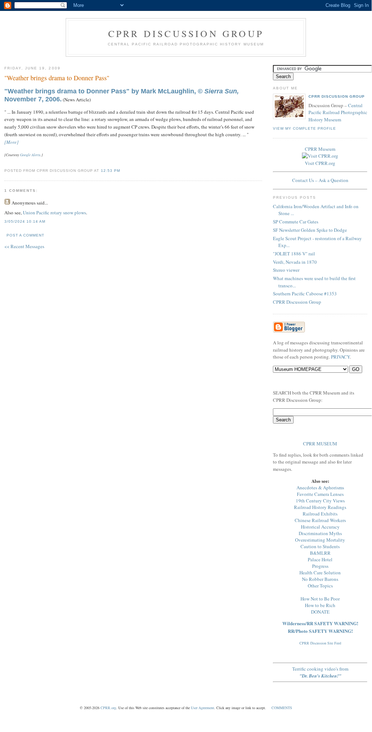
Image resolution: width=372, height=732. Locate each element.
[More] (11, 142)
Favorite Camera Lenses (320, 494)
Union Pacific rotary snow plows (54, 212)
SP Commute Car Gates (295, 221)
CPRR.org (108, 707)
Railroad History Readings (320, 507)
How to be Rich (320, 605)
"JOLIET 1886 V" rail (294, 253)
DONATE (320, 611)
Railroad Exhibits (320, 513)
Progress (320, 566)
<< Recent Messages (24, 246)
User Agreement (202, 707)
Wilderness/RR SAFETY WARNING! (320, 623)
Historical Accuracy (320, 526)
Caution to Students (320, 546)
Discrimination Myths (320, 533)
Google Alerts (30, 154)
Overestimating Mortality (320, 540)
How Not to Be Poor (320, 598)
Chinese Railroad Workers (320, 520)
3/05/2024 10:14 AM (24, 221)
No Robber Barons (320, 579)
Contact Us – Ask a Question (320, 180)
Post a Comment (25, 235)
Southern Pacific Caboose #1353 (305, 293)
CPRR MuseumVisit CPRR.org (320, 156)
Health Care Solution (320, 572)
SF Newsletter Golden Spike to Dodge (310, 230)
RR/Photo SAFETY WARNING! (320, 630)
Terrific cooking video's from (320, 672)
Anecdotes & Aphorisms (320, 487)
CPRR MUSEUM (320, 443)
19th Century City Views (320, 500)
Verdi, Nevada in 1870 (295, 262)
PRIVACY (340, 356)
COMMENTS (281, 707)
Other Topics (320, 585)
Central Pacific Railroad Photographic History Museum (337, 112)
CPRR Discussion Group (185, 33)
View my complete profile (304, 128)
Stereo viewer (286, 270)
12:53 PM (110, 171)
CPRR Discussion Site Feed (320, 643)
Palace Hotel (320, 559)
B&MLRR (320, 553)
